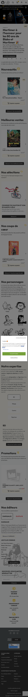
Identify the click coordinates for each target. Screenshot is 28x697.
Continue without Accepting (21, 337)
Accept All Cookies (14, 353)
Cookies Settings (14, 357)
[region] (14, 348)
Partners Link (5, 349)
